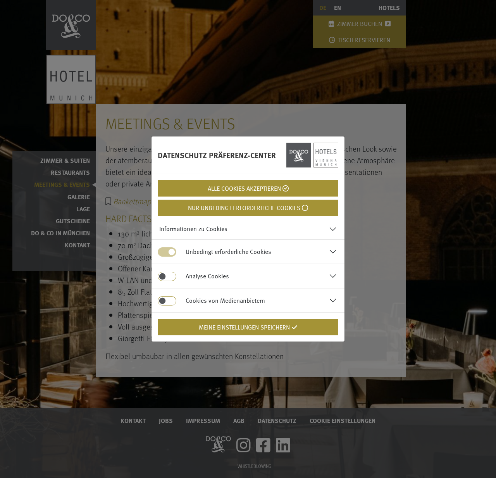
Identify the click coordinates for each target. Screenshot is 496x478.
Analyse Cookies (207, 276)
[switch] (167, 276)
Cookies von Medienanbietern (225, 300)
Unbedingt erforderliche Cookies (228, 251)
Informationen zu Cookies (193, 228)
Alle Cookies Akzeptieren (245, 188)
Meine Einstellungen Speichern (245, 327)
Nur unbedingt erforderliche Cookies (245, 207)
